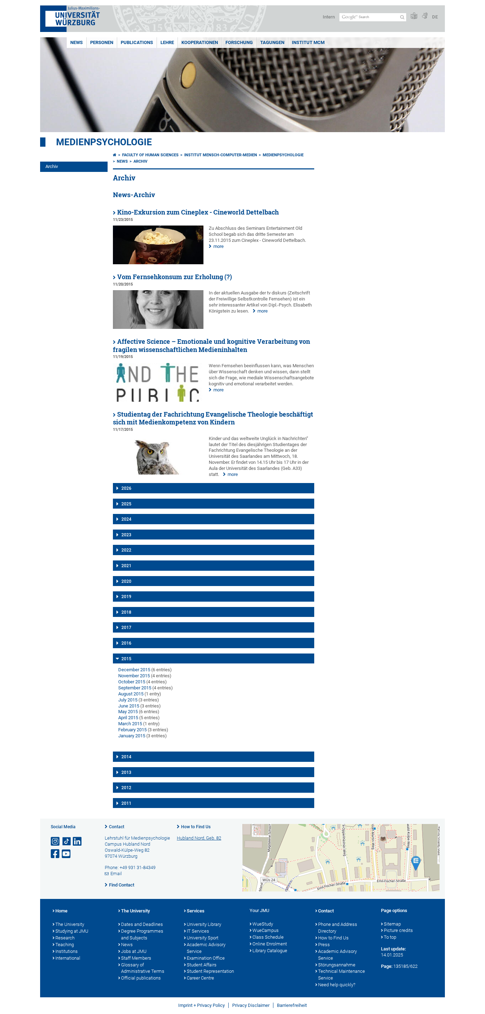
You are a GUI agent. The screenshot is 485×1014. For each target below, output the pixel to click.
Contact (116, 826)
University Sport (202, 937)
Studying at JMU (71, 931)
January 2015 (131, 735)
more (218, 246)
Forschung (239, 42)
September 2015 (134, 687)
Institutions (66, 951)
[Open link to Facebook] (56, 854)
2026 (126, 488)
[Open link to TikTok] (67, 841)
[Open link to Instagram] (56, 841)
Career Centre (200, 978)
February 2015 (132, 729)
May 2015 (128, 711)
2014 (126, 756)
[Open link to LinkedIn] (78, 841)
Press (324, 944)
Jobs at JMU (134, 951)
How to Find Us (196, 826)
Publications (137, 42)
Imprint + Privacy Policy (201, 1005)
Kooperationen (199, 42)
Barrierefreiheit (292, 1005)
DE (435, 17)
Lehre (167, 42)
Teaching (64, 944)
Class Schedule (268, 937)
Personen (101, 42)
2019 (126, 596)
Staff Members (136, 958)
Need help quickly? (336, 984)
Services (196, 910)
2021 (126, 565)
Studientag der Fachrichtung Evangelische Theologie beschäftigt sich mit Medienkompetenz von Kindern (213, 418)
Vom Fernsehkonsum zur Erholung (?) (174, 277)
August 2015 (130, 693)
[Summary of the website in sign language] (424, 16)
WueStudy (262, 924)
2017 (126, 627)
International (67, 958)
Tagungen (272, 42)
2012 (126, 787)
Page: (386, 966)
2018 (126, 612)
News (76, 42)
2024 (126, 519)
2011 (126, 803)
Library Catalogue (269, 950)
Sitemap (392, 924)
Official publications (141, 978)
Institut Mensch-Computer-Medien (220, 155)
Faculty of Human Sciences (150, 155)
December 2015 (134, 669)
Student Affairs (202, 964)
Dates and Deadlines (142, 924)
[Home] (114, 155)
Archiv (51, 166)
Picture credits (398, 930)
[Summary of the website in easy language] (414, 16)
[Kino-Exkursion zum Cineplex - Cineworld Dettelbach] (158, 262)
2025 (126, 503)
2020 (126, 581)
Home (61, 910)
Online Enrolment (269, 944)
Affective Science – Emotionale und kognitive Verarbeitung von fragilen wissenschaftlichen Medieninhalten (211, 345)
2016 (126, 643)
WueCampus (265, 930)
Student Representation (210, 971)
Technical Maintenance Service (341, 975)
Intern (329, 17)
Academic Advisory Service (206, 948)
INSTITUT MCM (308, 42)
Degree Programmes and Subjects (142, 934)
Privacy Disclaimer (250, 1005)
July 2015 (127, 700)
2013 (126, 772)
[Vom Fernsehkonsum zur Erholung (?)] (158, 327)
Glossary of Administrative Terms (142, 968)
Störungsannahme (336, 964)
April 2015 (128, 717)
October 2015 (131, 681)
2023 (126, 534)
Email (116, 873)
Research (65, 937)
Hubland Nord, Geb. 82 (199, 838)
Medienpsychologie (104, 142)
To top (390, 937)
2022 (126, 550)
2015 (126, 658)
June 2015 (128, 706)
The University (69, 924)
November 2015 (134, 675)
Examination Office (206, 958)
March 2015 (130, 723)
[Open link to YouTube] (67, 854)
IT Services (198, 931)
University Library (204, 924)
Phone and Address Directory (337, 928)
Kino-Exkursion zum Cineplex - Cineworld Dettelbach (198, 212)
